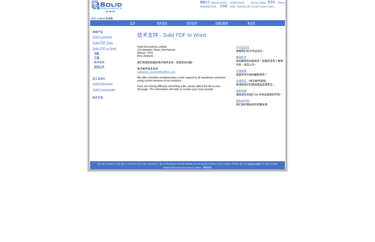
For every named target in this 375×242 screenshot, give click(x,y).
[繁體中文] (205, 2)
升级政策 (241, 71)
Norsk (213, 6)
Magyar (281, 2)
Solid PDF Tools (103, 42)
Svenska (263, 6)
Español (240, 2)
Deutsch (223, 2)
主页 (132, 23)
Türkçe (271, 6)
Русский (254, 6)
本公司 (251, 23)
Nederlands (205, 6)
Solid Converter (102, 37)
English (233, 2)
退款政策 (241, 91)
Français (255, 2)
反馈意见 (241, 81)
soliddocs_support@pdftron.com (156, 71)
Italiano (262, 2)
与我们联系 (221, 23)
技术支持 (162, 23)
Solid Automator (103, 83)
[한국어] (272, 2)
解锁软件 (241, 57)
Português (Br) (243, 6)
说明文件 (99, 66)
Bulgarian (215, 2)
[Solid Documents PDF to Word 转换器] (107, 6)
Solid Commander (104, 89)
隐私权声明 (242, 100)
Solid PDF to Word (104, 48)
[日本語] (224, 6)
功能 (96, 53)
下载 (96, 57)
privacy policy (254, 163)
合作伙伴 (192, 23)
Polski (232, 6)
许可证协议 (242, 47)
